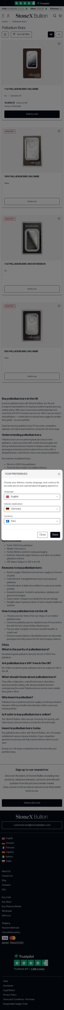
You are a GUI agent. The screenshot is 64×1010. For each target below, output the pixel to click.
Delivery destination (13, 504)
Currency (8, 516)
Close (42, 534)
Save (55, 534)
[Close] (59, 474)
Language (8, 491)
